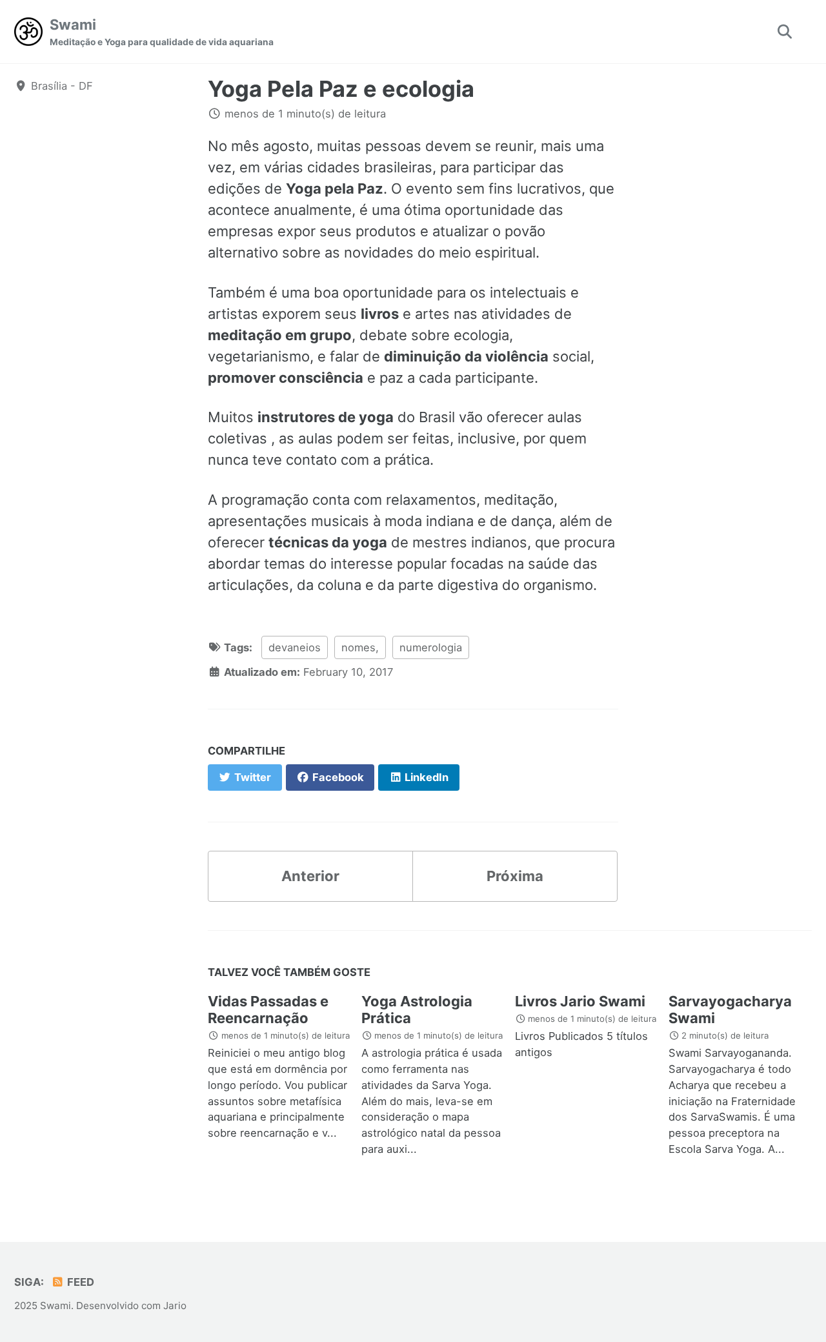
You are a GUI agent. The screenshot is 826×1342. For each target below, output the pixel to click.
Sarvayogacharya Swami (730, 1009)
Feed (79, 1282)
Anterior (310, 876)
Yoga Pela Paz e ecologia (341, 89)
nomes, (360, 647)
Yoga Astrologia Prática (416, 1009)
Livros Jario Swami (580, 1001)
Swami (162, 31)
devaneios (294, 647)
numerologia (430, 647)
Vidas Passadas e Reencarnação (268, 1009)
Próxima (515, 876)
